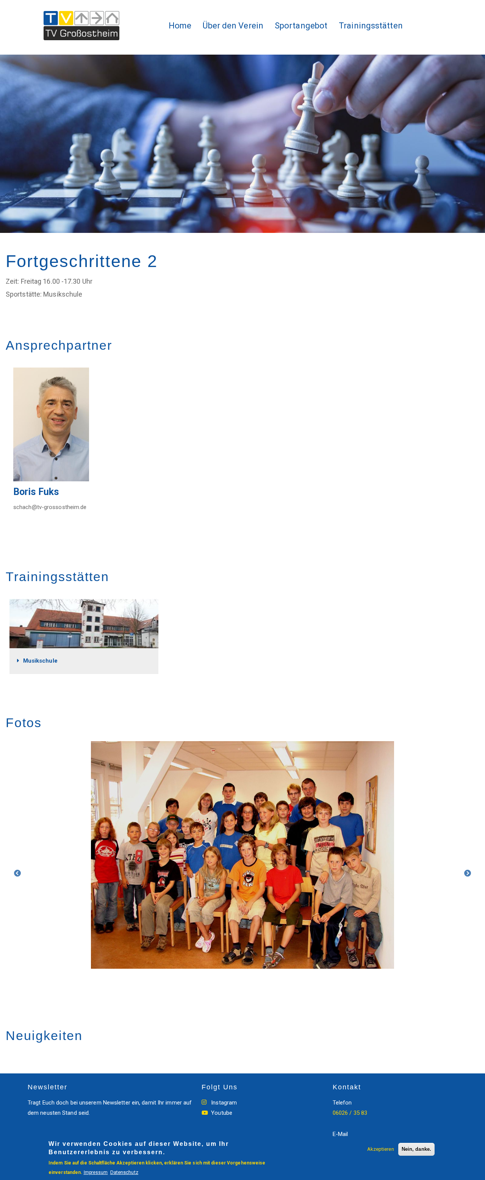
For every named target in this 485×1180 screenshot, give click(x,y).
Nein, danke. (416, 1149)
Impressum (96, 1172)
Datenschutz (124, 1172)
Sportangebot (301, 25)
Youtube (221, 1112)
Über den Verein (233, 25)
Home (180, 25)
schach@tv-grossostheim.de (50, 507)
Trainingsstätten (371, 25)
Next (468, 873)
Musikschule (40, 660)
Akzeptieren (380, 1149)
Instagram (224, 1102)
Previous (17, 873)
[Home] (84, 26)
